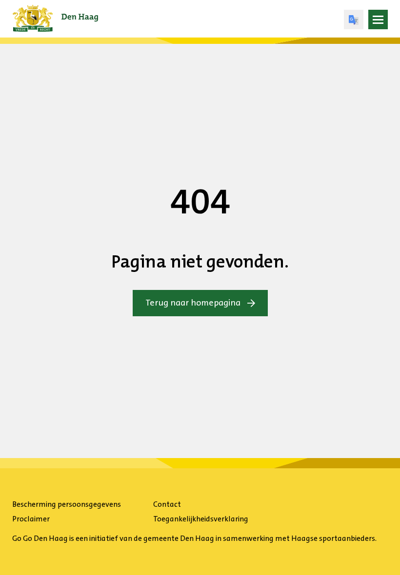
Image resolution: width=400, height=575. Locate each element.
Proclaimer (31, 519)
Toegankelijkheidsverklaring (200, 519)
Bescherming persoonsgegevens (66, 504)
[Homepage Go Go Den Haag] (55, 12)
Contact (167, 504)
